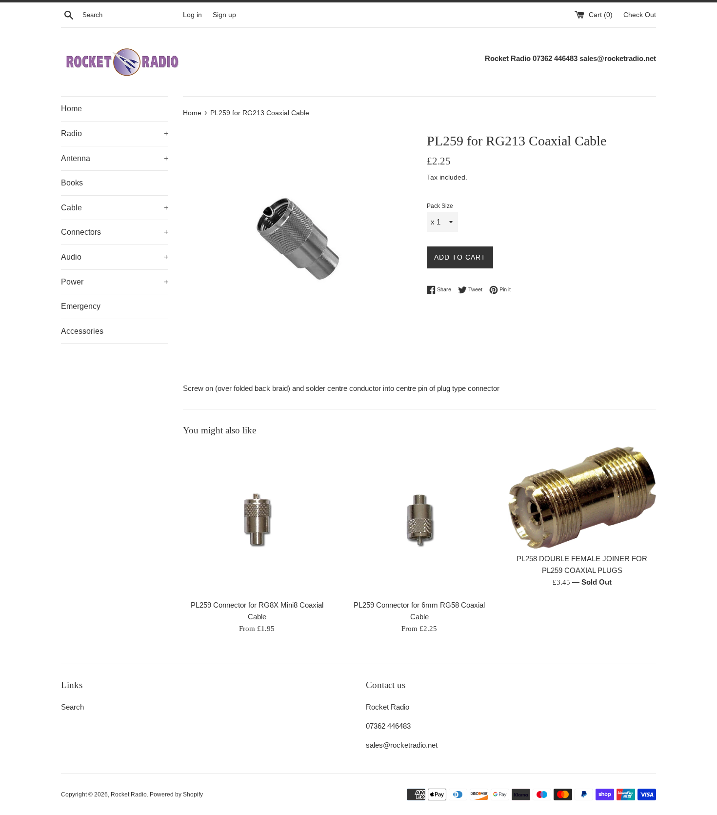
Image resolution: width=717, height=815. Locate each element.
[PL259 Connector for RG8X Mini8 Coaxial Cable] (257, 520)
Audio (114, 257)
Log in (192, 15)
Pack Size (440, 206)
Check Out (639, 15)
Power (114, 282)
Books (72, 183)
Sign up (224, 15)
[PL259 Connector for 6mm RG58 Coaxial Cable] (419, 520)
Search (72, 707)
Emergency (80, 306)
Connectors (114, 232)
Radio (114, 133)
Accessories (82, 331)
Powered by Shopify (176, 794)
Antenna (114, 158)
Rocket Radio (129, 794)
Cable (114, 208)
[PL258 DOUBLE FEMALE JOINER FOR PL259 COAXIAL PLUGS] (582, 497)
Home (71, 108)
